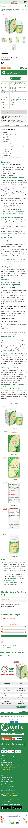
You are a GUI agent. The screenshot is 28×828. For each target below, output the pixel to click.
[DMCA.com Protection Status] (11, 823)
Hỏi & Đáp (16, 125)
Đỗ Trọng (15, 355)
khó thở (14, 196)
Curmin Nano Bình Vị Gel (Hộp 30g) (10, 339)
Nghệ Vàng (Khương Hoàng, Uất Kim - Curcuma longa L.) (18, 100)
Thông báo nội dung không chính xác (10, 766)
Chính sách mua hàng (6, 777)
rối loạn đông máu (11, 249)
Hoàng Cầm (9, 355)
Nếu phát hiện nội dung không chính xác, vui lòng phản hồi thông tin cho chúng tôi (14, 112)
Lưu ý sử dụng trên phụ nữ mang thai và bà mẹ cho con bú (13, 147)
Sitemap (3, 786)
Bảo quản (7, 151)
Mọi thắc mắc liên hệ (8, 790)
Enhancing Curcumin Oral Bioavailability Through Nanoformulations (14, 580)
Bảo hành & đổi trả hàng (7, 781)
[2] (20, 200)
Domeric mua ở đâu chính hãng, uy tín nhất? (13, 157)
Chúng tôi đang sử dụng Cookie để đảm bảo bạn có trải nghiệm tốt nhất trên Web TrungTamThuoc (13, 718)
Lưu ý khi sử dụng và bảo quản (10, 142)
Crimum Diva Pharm (6, 353)
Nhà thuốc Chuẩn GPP (6, 762)
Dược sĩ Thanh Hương (11, 116)
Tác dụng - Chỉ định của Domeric (10, 134)
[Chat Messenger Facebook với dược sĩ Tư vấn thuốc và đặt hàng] (4, 74)
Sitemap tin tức (10, 786)
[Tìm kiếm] (25, 6)
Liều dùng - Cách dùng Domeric (10, 136)
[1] (17, 195)
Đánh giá (26, 125)
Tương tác (5, 141)
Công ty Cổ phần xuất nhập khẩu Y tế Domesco (21, 693)
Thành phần (6, 132)
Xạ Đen (6, 343)
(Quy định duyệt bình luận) (9, 618)
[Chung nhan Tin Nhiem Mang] (17, 823)
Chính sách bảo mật (13, 719)
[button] (12, 710)
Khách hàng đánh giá (10, 614)
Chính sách (5, 773)
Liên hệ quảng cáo (5, 769)
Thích (3, 608)
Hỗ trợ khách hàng (8, 756)
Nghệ (2, 180)
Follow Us (4, 748)
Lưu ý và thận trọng (9, 145)
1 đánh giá (17, 57)
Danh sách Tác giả (5, 784)
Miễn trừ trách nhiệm (6, 764)
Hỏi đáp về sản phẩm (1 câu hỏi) (13, 593)
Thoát (17, 721)
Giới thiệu (3, 759)
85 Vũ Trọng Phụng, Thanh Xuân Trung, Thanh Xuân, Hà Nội (15, 800)
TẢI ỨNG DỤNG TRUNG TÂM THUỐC (10, 804)
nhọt (2, 194)
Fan (7, 744)
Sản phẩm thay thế (7, 153)
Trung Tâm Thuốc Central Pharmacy (11, 390)
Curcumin (10, 341)
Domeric (21, 683)
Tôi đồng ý (12, 721)
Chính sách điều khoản (6, 776)
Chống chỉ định (6, 137)
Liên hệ (3, 760)
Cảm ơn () (9, 647)
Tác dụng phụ (6, 139)
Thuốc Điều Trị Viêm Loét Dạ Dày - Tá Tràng (18, 107)
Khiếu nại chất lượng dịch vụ (8, 767)
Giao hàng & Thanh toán (7, 783)
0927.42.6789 (11, 795)
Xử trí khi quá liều (9, 149)
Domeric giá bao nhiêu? (8, 155)
